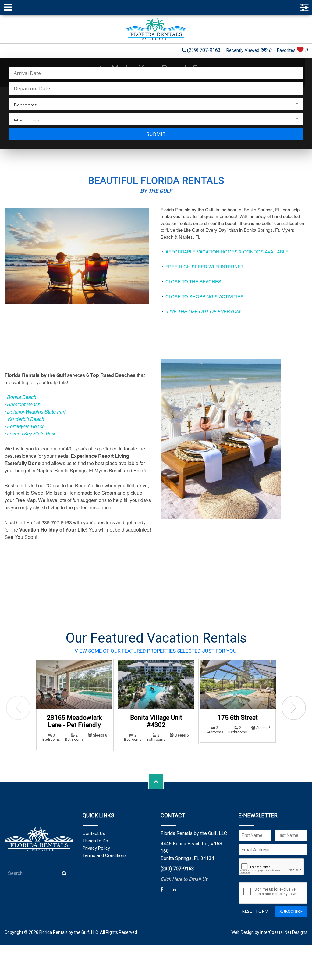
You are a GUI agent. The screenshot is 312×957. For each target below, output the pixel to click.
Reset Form (255, 911)
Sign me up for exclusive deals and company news (276, 891)
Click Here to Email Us (184, 879)
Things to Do (95, 841)
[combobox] (156, 104)
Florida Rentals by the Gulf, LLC (156, 29)
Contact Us (94, 833)
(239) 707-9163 (203, 50)
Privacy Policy (96, 848)
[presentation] (18, 708)
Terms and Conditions (105, 855)
